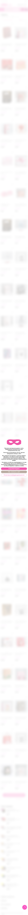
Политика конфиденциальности (14, 475)
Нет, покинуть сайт (14, 472)
